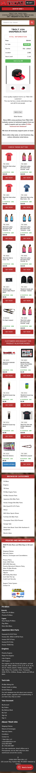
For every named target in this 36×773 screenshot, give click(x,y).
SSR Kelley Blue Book (10, 575)
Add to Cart (17, 61)
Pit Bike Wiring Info (8, 684)
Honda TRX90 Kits (8, 645)
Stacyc (5, 510)
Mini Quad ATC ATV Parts (11, 506)
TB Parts (6, 488)
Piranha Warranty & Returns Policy (14, 566)
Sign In (4, 718)
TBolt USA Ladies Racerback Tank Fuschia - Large (25, 322)
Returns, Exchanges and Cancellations (15, 555)
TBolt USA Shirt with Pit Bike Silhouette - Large (26, 426)
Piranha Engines (7, 653)
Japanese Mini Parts (10, 630)
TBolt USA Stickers (8, 455)
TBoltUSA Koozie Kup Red (9, 396)
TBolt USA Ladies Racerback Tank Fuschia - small (25, 168)
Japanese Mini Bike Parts (11, 499)
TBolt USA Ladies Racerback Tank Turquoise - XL (8, 228)
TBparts (5, 572)
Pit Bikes (6, 481)
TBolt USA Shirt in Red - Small (9, 167)
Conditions (5, 734)
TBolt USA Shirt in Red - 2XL (9, 198)
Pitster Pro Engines (8, 655)
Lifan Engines (6, 658)
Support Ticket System (10, 583)
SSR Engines (6, 661)
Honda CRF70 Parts (8, 639)
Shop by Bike (17, 9)
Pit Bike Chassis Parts (10, 495)
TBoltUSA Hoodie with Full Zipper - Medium (26, 290)
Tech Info (6, 680)
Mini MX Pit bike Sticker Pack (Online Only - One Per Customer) (26, 365)
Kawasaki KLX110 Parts (9, 634)
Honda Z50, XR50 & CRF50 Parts (12, 637)
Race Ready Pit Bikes (8, 621)
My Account (5, 705)
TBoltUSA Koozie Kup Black (9, 425)
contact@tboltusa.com (12, 15)
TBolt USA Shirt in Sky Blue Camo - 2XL (26, 198)
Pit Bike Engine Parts (10, 492)
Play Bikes (5, 623)
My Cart (4, 712)
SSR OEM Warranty (9, 564)
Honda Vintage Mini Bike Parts (13, 502)
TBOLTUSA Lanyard (26, 455)
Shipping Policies (8, 551)
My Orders (5, 707)
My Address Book (7, 710)
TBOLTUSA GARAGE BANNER (9, 363)
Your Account (7, 701)
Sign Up (4, 715)
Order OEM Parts (8, 562)
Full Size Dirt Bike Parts (10, 517)
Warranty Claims (8, 553)
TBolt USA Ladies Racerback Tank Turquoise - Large (25, 228)
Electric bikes (7, 533)
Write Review (18, 116)
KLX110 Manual (7, 690)
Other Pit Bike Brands (9, 568)
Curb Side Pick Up (8, 577)
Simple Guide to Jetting (9, 687)
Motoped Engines (8, 570)
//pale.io (18, 764)
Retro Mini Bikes (7, 626)
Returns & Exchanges (9, 729)
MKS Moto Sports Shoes (11, 513)
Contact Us (6, 585)
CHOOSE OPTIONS (9, 464)
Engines (5, 485)
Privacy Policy (7, 560)
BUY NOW (9, 178)
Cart (30, 3)
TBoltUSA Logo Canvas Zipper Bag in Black (9, 291)
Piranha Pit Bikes (7, 615)
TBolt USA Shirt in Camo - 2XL (8, 258)
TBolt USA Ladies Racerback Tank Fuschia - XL (25, 259)
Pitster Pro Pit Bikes (8, 612)
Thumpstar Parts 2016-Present (13, 520)
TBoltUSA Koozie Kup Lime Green (26, 396)
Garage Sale (7, 524)
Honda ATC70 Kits (7, 642)
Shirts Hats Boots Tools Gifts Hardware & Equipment (16, 528)
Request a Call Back (20, 16)
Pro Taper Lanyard (8, 320)
